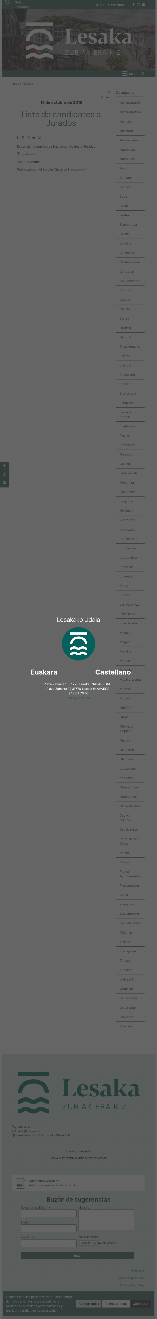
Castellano (113, 672)
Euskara (44, 672)
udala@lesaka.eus (79, 698)
